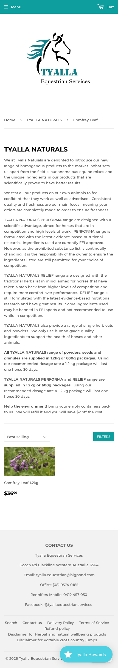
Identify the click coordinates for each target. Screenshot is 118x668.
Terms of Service (94, 622)
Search (11, 622)
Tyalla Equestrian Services (43, 658)
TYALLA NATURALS (44, 120)
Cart (109, 7)
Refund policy (57, 628)
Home (9, 120)
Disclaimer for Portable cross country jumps (57, 640)
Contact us (32, 622)
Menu (16, 7)
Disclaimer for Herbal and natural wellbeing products (57, 634)
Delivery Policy (60, 622)
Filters (103, 437)
